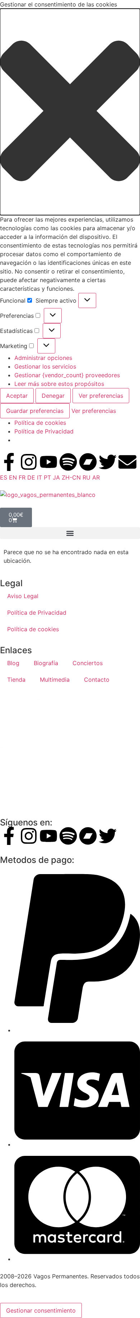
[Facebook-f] (9, 462)
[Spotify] (68, 462)
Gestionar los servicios (45, 366)
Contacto (96, 679)
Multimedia (55, 679)
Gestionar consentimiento (41, 1310)
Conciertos (88, 663)
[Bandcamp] (88, 462)
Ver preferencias (101, 395)
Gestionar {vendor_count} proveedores (67, 375)
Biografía (46, 663)
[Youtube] (48, 462)
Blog (13, 663)
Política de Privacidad (44, 431)
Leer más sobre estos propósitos (59, 383)
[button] (70, 112)
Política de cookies (40, 422)
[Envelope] (127, 462)
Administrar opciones (43, 357)
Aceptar (17, 395)
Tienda (16, 679)
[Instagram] (29, 462)
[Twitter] (108, 462)
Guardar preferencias (35, 410)
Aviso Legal (22, 596)
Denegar (53, 395)
